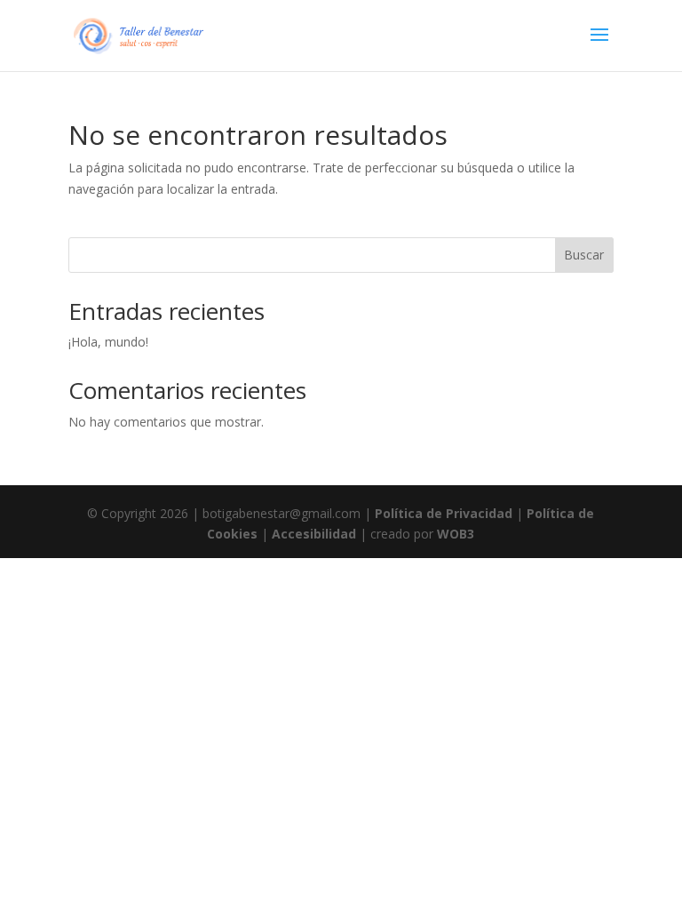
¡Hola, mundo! (108, 341)
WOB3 (455, 533)
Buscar (584, 254)
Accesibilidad (314, 533)
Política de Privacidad (443, 513)
